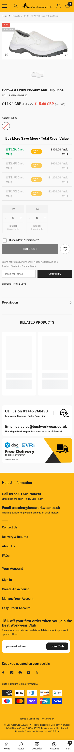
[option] (37, 41)
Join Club (57, 646)
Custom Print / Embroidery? (24, 240)
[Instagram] (11, 672)
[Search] (15, 6)
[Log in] (58, 6)
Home (4, 16)
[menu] (4, 6)
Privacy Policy (47, 719)
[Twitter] (37, 672)
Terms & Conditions (29, 719)
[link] (65, 249)
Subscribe (55, 274)
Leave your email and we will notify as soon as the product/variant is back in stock (30, 264)
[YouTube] (28, 672)
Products (16, 16)
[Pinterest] (20, 672)
